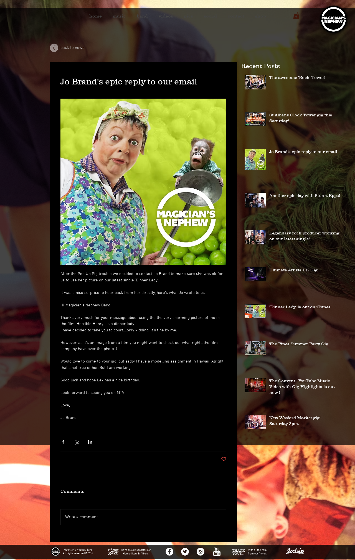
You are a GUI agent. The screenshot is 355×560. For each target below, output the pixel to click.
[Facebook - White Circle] (169, 552)
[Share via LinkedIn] (90, 442)
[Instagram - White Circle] (200, 552)
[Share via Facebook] (63, 442)
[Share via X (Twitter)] (76, 442)
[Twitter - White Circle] (185, 552)
